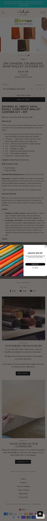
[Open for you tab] (40, 514)
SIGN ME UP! (35, 264)
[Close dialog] (45, 246)
